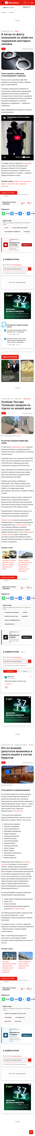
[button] (28, 7)
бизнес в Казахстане (11, 616)
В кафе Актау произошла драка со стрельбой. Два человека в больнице (16, 183)
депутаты (8, 1021)
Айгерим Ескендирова (21, 745)
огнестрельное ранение (20, 227)
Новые (25, 671)
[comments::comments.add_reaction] (6, 687)
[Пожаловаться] (30, 676)
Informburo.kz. (17, 811)
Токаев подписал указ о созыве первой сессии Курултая (24, 965)
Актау (7, 227)
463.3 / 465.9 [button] (8, 7)
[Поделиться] (31, 1132)
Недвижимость (10, 624)
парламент (8, 1017)
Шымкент (25, 616)
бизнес (25, 612)
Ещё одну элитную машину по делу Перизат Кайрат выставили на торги (9, 564)
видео (17, 31)
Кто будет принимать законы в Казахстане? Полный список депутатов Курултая (9, 967)
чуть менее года (18, 909)
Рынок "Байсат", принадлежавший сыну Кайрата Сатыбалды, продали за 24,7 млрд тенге (25, 565)
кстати (31, 745)
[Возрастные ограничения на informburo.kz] (24, 2)
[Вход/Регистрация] (28, 2)
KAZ (32, 2)
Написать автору (28, 49)
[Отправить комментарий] (29, 269)
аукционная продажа (12, 612)
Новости (11, 12)
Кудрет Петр (18, 398)
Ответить (9, 684)
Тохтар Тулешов (7, 520)
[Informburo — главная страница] (12, 2)
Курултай (18, 1021)
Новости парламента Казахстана (15, 1013)
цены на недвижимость (12, 620)
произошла (27, 163)
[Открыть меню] (3, 2)
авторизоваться (17, 264)
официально (27, 398)
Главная (3, 12)
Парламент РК (20, 1017)
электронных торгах (18, 447)
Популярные (10, 671)
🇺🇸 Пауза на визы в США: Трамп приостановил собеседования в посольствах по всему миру (16, 340)
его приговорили (21, 525)
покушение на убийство (12, 231)
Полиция (27, 231)
